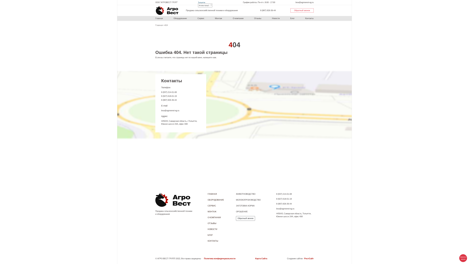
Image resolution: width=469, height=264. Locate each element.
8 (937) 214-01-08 (169, 92)
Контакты (309, 18)
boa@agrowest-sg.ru (170, 111)
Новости (276, 18)
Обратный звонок (302, 10)
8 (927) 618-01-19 (169, 96)
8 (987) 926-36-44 (268, 10)
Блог (292, 18)
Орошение (242, 212)
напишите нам (209, 57)
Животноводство (245, 194)
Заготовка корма (245, 206)
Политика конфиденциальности (219, 259)
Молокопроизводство (248, 200)
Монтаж (218, 18)
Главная (159, 18)
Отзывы (257, 18)
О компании (238, 18)
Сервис (200, 18)
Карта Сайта (261, 259)
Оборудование (180, 18)
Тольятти (201, 2)
